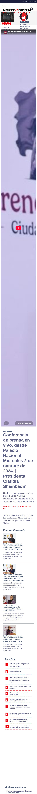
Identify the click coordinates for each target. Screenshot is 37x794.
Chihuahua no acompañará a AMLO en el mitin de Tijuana (20, 714)
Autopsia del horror (15, 671)
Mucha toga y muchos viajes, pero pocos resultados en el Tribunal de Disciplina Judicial (19, 665)
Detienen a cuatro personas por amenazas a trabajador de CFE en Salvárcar (19, 707)
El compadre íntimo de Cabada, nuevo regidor (18, 693)
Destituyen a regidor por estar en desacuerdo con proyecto (19, 699)
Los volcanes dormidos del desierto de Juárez (20, 687)
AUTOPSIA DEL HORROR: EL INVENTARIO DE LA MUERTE (18, 720)
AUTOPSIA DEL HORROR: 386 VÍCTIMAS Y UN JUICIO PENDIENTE (19, 791)
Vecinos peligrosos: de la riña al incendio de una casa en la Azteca (20, 726)
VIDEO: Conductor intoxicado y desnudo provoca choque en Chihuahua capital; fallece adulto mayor (19, 680)
